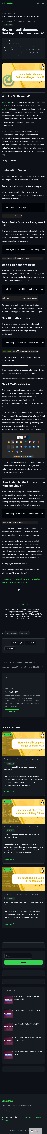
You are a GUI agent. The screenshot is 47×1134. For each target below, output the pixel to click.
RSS (7, 1110)
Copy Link (9, 648)
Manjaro (10, 13)
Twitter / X (18, 643)
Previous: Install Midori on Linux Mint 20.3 (20, 662)
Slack (4, 109)
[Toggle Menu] (43, 3)
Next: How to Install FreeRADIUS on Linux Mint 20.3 (21, 667)
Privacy (38, 1117)
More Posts (11, 711)
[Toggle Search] (38, 3)
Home (4, 13)
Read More (8, 792)
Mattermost (7, 102)
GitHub (32, 643)
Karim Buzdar (20, 21)
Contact (5, 1120)
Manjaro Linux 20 (11, 633)
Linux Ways (28, 1117)
